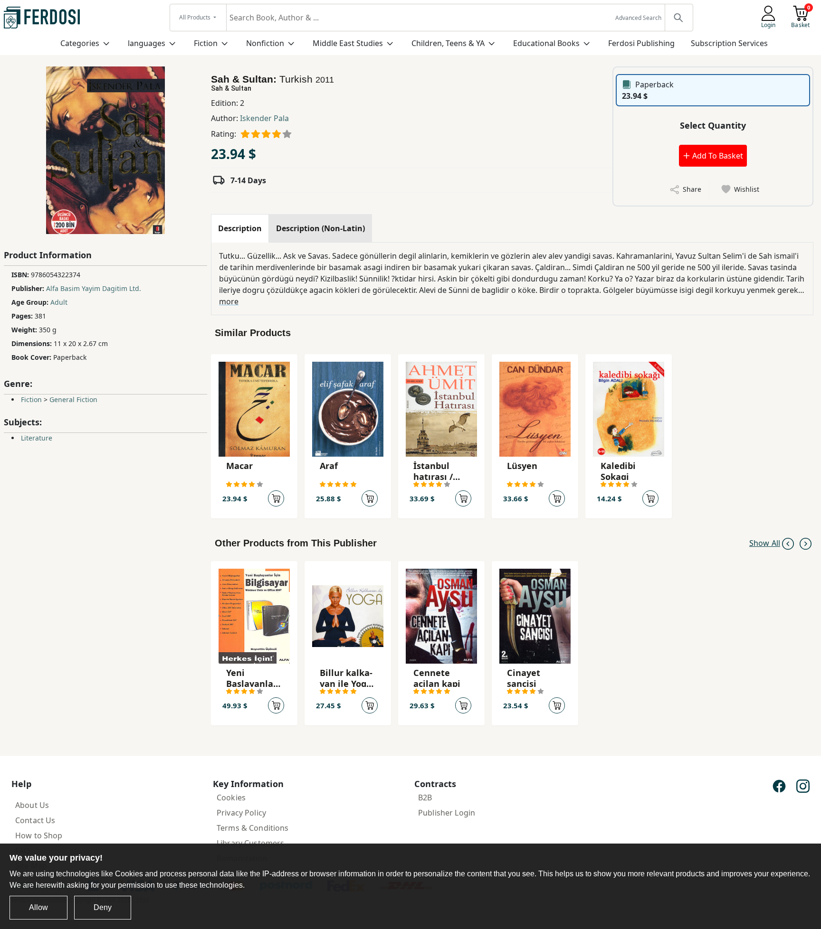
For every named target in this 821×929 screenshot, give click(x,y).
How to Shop (39, 835)
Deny (103, 907)
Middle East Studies (348, 43)
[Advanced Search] (678, 17)
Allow (38, 907)
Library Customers (250, 843)
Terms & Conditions (253, 828)
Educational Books (546, 43)
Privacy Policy (241, 812)
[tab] (240, 228)
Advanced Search (638, 18)
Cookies (231, 797)
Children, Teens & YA (448, 43)
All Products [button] (195, 17)
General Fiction (73, 399)
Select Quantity (713, 125)
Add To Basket (716, 155)
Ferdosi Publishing (641, 43)
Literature (36, 437)
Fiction (206, 43)
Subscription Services (729, 43)
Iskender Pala (264, 118)
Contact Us (35, 820)
